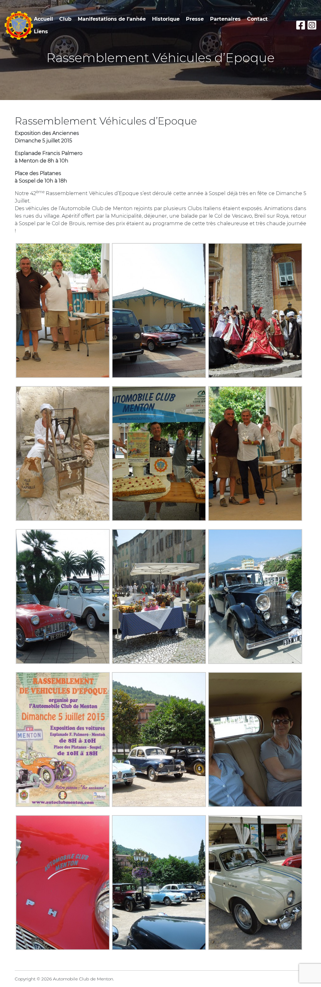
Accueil (43, 19)
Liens (41, 31)
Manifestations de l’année (112, 19)
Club (65, 19)
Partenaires (225, 19)
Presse (195, 19)
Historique (166, 19)
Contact (257, 19)
